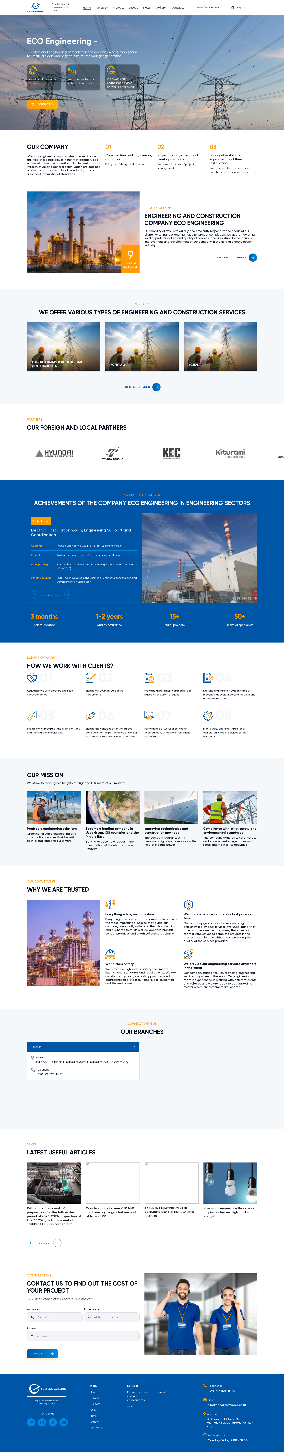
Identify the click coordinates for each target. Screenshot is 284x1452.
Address (31, 1328)
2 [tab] (46, 595)
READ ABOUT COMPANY (231, 257)
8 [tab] (59, 595)
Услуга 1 (161, 1392)
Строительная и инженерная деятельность (137, 1395)
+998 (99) (208, 7)
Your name (33, 1309)
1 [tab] (43, 595)
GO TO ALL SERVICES (137, 387)
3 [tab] (48, 595)
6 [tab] (55, 595)
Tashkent (37, 1046)
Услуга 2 (132, 1406)
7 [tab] (57, 595)
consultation (45, 104)
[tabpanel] (84, 553)
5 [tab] (52, 595)
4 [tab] (50, 595)
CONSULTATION (39, 1353)
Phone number (92, 1309)
